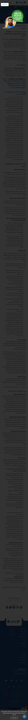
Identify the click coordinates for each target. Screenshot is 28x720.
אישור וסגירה (14, 718)
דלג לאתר (4, 4)
